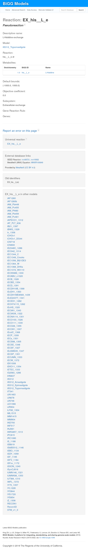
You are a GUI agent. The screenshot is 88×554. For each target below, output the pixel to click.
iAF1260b (12, 201)
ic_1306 (11, 232)
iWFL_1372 (13, 481)
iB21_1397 (12, 226)
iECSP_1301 (13, 353)
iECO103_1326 (15, 319)
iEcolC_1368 (13, 332)
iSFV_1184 (12, 459)
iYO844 (11, 491)
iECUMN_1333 (14, 357)
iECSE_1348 (13, 344)
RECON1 (12, 503)
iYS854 (10, 497)
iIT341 (10, 391)
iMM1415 (11, 416)
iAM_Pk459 (13, 213)
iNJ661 (10, 428)
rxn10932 (35, 159)
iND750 (11, 422)
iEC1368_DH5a (15, 266)
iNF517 (11, 425)
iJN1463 (11, 394)
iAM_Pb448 (13, 204)
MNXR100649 (37, 162)
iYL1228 (11, 487)
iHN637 (11, 375)
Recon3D (12, 506)
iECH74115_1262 (16, 303)
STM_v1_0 (12, 509)
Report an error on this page (20, 131)
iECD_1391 (13, 285)
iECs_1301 (12, 338)
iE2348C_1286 (14, 247)
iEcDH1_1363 (14, 291)
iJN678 (10, 397)
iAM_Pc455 (13, 207)
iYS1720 (11, 494)
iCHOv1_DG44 (14, 238)
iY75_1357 (12, 484)
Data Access (32, 10)
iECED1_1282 (14, 300)
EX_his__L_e (14, 143)
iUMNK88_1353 (15, 475)
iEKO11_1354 (14, 366)
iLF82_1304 (13, 409)
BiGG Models (16, 3)
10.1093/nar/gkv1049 (47, 537)
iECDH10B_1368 (15, 288)
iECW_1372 (13, 360)
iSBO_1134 (13, 450)
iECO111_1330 (15, 322)
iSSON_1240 (13, 466)
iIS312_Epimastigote (17, 385)
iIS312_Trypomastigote (14, 46)
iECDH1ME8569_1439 (18, 294)
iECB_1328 (13, 279)
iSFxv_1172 (13, 463)
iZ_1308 (11, 500)
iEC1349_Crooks (15, 257)
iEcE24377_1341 (16, 297)
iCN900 (11, 244)
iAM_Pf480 (12, 210)
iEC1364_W (13, 263)
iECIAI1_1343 (14, 310)
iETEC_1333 (13, 369)
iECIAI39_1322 (14, 313)
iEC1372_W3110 (15, 269)
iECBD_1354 (13, 282)
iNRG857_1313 (15, 431)
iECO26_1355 (14, 325)
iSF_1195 (12, 456)
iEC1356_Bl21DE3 (16, 260)
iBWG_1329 (13, 229)
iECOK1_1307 (14, 329)
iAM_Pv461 (13, 216)
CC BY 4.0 (30, 167)
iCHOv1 (11, 235)
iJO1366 (11, 403)
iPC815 (11, 434)
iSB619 (11, 444)
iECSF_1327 (13, 347)
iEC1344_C (13, 254)
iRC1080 (11, 438)
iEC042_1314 (14, 251)
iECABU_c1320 (15, 275)
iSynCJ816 (12, 469)
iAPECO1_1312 (15, 219)
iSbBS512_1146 (15, 447)
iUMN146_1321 (15, 472)
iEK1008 (11, 363)
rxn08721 (26, 159)
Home (7, 10)
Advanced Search (18, 10)
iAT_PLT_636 (14, 223)
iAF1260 (11, 198)
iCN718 (11, 241)
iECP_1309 (13, 335)
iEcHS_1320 (13, 307)
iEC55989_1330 (15, 272)
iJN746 (10, 400)
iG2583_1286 (14, 372)
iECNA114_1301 (15, 316)
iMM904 (11, 419)
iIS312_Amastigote (16, 381)
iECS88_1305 (14, 341)
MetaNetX (20, 167)
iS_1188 (11, 441)
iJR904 (10, 406)
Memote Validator (45, 10)
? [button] (24, 25)
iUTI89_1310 (13, 478)
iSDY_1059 (13, 453)
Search (81, 10)
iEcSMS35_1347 (15, 350)
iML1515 (11, 413)
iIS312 (10, 378)
